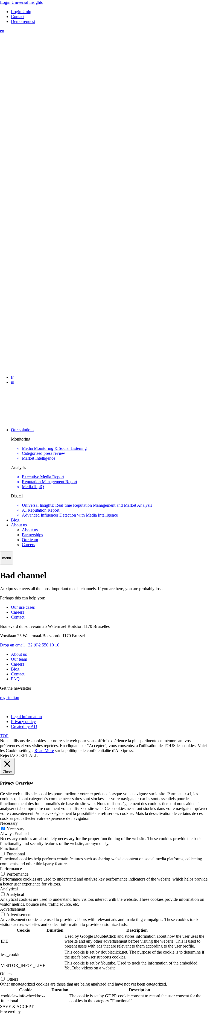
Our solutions (22, 429)
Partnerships (32, 534)
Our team (30, 539)
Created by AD (24, 726)
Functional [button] (9, 848)
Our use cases (23, 607)
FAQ (15, 679)
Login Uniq (21, 11)
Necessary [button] (9, 823)
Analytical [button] (9, 889)
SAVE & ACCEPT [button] (17, 1006)
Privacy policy (23, 721)
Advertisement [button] (12, 909)
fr (12, 377)
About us (19, 525)
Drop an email (12, 645)
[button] (6, 558)
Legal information (26, 716)
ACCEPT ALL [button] (24, 755)
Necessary (15, 828)
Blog (15, 520)
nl (12, 382)
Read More (44, 750)
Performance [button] (11, 868)
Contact (17, 16)
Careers (28, 544)
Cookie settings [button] (19, 750)
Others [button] (5, 973)
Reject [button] (5, 755)
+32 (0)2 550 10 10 (42, 645)
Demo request (23, 21)
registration (9, 697)
